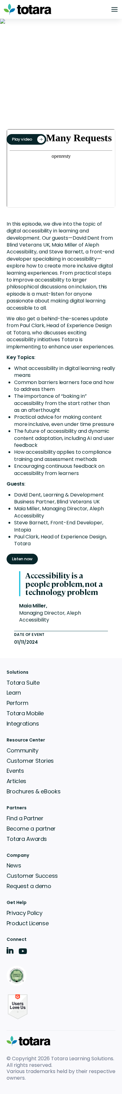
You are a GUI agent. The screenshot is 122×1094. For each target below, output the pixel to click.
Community (22, 750)
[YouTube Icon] (23, 953)
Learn (14, 693)
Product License (28, 923)
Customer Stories (30, 761)
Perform (17, 703)
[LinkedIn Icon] (10, 952)
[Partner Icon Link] (18, 976)
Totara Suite (23, 683)
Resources (18, 52)
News (14, 865)
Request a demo (29, 886)
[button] (114, 9)
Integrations (23, 723)
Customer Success (32, 876)
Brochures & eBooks (34, 791)
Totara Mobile (25, 713)
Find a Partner (25, 818)
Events (45, 52)
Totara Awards (27, 839)
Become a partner (31, 828)
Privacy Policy (25, 913)
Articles (16, 781)
